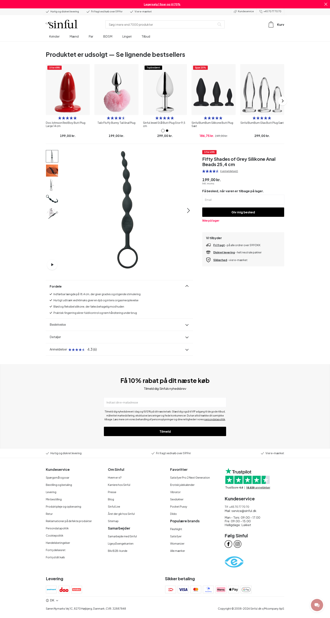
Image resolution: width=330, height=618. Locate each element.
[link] (163, 130)
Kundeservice (246, 11)
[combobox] (161, 24)
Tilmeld (165, 431)
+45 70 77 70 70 (272, 11)
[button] (325, 4)
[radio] (59, 118)
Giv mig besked (243, 212)
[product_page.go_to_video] (52, 264)
